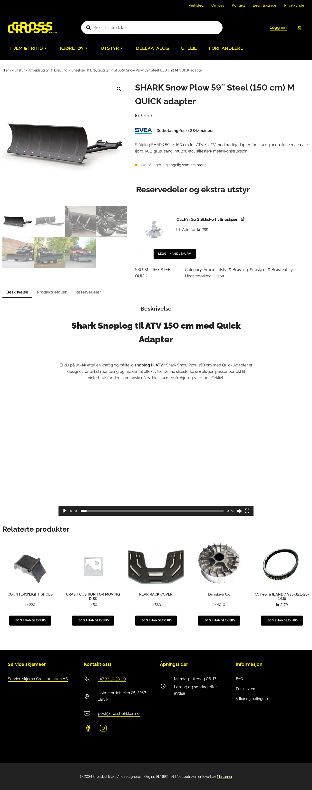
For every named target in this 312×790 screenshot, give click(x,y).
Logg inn (278, 27)
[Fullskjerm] (247, 510)
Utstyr (20, 70)
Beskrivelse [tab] (17, 292)
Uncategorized (198, 276)
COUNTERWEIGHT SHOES (30, 594)
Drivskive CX (219, 594)
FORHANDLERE (226, 48)
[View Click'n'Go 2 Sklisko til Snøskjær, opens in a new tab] (242, 219)
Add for (195, 229)
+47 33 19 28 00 (112, 679)
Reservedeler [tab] (88, 292)
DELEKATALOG (152, 48)
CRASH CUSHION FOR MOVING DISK (93, 596)
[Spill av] (64, 510)
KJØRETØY (72, 48)
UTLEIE (189, 48)
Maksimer (224, 777)
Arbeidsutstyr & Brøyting (48, 70)
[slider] (152, 511)
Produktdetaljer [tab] (52, 292)
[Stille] (239, 510)
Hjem (6, 70)
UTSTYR (110, 48)
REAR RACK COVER (156, 594)
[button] (119, 89)
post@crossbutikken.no (119, 713)
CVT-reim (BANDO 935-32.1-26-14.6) (282, 596)
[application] (156, 461)
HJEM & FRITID (26, 48)
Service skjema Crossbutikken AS (38, 679)
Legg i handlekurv (174, 253)
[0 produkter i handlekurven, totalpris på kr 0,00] (299, 27)
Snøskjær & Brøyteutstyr (90, 70)
